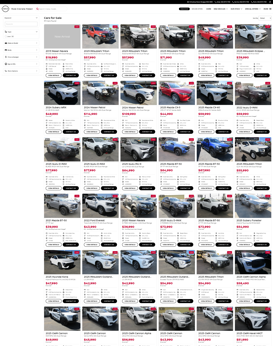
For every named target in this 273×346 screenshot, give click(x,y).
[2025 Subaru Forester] (253, 206)
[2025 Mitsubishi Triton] (253, 149)
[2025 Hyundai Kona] (62, 262)
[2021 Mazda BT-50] (62, 206)
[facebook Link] (270, 2)
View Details (53, 75)
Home (208, 9)
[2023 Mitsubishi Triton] (100, 36)
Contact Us (71, 75)
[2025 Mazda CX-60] (215, 93)
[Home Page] (5, 9)
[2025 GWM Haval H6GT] (253, 319)
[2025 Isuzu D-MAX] (62, 149)
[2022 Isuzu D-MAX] (253, 93)
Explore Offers (197, 9)
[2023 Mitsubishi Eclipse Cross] (253, 36)
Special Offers (251, 9)
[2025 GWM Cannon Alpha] (253, 262)
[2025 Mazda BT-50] (177, 149)
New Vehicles (219, 9)
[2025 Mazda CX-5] (177, 93)
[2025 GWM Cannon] (62, 319)
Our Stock (235, 9)
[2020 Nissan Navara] (138, 206)
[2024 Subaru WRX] (62, 93)
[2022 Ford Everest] (100, 206)
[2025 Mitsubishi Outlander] (100, 262)
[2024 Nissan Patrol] (100, 93)
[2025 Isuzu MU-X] (138, 149)
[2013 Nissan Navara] (62, 36)
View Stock (184, 9)
